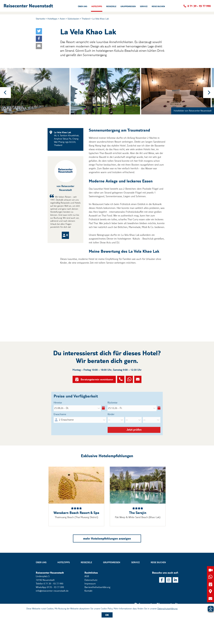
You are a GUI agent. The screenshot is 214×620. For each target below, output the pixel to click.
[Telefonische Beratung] (120, 379)
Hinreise (58, 402)
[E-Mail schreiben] (210, 598)
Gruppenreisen (111, 562)
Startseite (40, 18)
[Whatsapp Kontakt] (129, 379)
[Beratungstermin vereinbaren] (210, 584)
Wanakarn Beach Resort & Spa (76, 513)
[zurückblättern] (5, 92)
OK (107, 615)
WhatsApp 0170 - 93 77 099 (50, 587)
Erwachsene (60, 414)
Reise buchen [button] (158, 6)
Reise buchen (158, 562)
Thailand (86, 18)
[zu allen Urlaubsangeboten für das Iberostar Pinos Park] (76, 485)
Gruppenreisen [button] (128, 6)
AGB (86, 576)
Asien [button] (62, 18)
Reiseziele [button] (111, 6)
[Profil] (65, 235)
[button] (29, 6)
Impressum (90, 583)
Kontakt (88, 590)
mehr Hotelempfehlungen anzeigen (107, 538)
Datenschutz (90, 579)
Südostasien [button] (73, 18)
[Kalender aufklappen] (103, 408)
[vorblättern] (208, 92)
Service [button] (143, 6)
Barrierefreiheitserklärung (97, 587)
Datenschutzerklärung (167, 608)
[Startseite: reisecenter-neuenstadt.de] (156, 601)
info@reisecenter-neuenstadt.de (52, 590)
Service (135, 562)
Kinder (111, 414)
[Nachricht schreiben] (137, 379)
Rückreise (112, 402)
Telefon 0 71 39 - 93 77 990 (49, 583)
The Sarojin (137, 513)
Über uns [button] (82, 6)
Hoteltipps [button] (96, 6)
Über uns (41, 562)
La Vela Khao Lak (100, 18)
